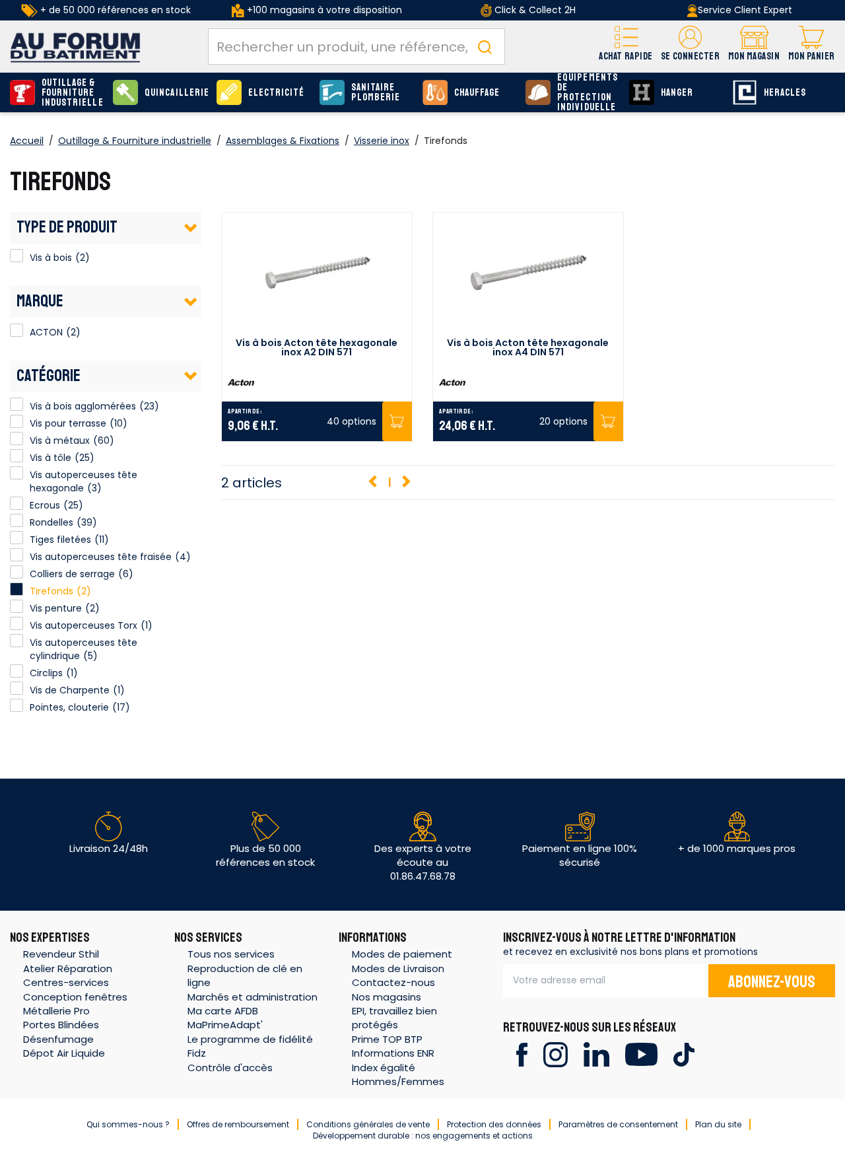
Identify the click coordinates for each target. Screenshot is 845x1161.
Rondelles (51, 522)
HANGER (677, 93)
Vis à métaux (60, 440)
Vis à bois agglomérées (83, 406)
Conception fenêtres (75, 997)
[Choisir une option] (397, 421)
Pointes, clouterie (69, 707)
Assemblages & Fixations (282, 140)
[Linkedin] (596, 1054)
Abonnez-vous (771, 982)
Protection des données (494, 1124)
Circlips (46, 673)
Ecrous (45, 505)
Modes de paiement (402, 954)
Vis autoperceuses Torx (83, 625)
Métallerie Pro (56, 1011)
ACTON (16, 330)
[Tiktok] (683, 1054)
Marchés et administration (252, 997)
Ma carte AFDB (222, 1011)
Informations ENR (393, 1053)
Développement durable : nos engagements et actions (423, 1135)
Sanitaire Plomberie (375, 92)
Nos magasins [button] (386, 997)
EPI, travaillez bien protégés (394, 1018)
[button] (690, 46)
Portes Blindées (61, 1025)
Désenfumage (58, 1039)
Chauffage (477, 93)
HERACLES (785, 93)
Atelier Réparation (67, 968)
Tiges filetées (60, 539)
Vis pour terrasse (68, 423)
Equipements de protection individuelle (587, 92)
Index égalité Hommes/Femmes (398, 1074)
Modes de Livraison (398, 968)
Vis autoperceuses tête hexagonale (83, 481)
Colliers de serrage (72, 573)
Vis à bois (16, 255)
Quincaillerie (177, 93)
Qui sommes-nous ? (128, 1124)
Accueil (27, 140)
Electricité (276, 93)
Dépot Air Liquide (64, 1053)
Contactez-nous (393, 982)
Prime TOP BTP (387, 1039)
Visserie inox (381, 140)
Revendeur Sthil (61, 954)
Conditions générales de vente (368, 1124)
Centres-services (66, 982)
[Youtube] (641, 1054)
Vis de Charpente (70, 690)
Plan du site (718, 1124)
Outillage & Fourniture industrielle (73, 93)
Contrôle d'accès (230, 1067)
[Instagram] (555, 1054)
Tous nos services (231, 954)
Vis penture (56, 608)
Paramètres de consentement (618, 1124)
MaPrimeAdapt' (225, 1025)
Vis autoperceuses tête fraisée (101, 556)
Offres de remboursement (238, 1124)
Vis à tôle (50, 457)
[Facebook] (521, 1054)
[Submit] (484, 46)
